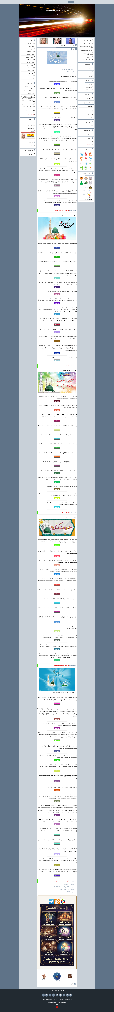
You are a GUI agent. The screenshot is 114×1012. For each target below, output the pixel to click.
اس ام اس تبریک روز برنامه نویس (86, 50)
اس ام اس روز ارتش (70, 891)
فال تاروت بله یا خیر (30, 76)
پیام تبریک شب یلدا (30, 131)
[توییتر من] (53, 995)
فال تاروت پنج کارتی (30, 60)
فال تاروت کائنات (31, 49)
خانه (93, 2)
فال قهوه (90, 84)
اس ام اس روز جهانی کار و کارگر (86, 57)
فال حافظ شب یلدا (31, 128)
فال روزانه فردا (31, 154)
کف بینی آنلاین (89, 98)
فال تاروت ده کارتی (30, 68)
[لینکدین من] (43, 995)
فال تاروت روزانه (31, 44)
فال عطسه (32, 146)
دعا (91, 117)
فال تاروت (83, 2)
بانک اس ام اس (71, 2)
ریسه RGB (90, 142)
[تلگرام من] (67, 995)
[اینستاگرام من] (60, 995)
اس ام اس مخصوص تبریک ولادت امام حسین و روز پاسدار (64, 886)
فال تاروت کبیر (31, 46)
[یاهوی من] (70, 995)
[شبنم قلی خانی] (44, 41)
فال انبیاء (90, 76)
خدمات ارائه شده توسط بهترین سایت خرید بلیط (29, 107)
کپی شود (57, 84)
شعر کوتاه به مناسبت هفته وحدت (68, 68)
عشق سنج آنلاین (89, 134)
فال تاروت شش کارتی (30, 62)
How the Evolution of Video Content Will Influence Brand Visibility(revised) (29, 92)
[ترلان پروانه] (57, 41)
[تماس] (57, 995)
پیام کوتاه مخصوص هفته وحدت (68, 71)
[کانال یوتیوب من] (46, 995)
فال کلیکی (90, 125)
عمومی (69, 984)
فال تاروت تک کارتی (30, 52)
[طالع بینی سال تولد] (86, 188)
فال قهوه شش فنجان (88, 90)
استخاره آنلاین (63, 2)
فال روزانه (77, 2)
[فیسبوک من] (64, 995)
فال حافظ (88, 2)
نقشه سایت (50, 1002)
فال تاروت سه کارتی (30, 54)
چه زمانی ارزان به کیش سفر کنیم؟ (28, 104)
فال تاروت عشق (31, 70)
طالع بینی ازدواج (89, 106)
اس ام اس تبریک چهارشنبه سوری (68, 893)
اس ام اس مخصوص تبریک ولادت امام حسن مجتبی (86, 53)
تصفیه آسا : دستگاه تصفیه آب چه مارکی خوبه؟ (28, 87)
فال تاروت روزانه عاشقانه (29, 73)
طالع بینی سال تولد (88, 199)
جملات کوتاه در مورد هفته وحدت (68, 69)
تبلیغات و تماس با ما (56, 2)
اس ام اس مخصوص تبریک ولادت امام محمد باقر (65, 888)
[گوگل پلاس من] (50, 995)
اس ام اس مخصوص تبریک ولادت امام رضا (67, 889)
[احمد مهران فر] (70, 41)
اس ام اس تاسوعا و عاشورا (87, 44)
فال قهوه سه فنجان (88, 87)
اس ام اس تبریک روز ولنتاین (87, 60)
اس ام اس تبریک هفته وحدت (57, 10)
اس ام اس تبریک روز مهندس (69, 884)
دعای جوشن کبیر (89, 115)
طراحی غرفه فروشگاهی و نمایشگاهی (30, 111)
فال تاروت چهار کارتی (30, 57)
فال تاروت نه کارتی (30, 65)
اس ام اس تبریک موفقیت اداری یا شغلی (86, 46)
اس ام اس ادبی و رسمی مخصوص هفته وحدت (66, 73)
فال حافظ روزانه (31, 125)
